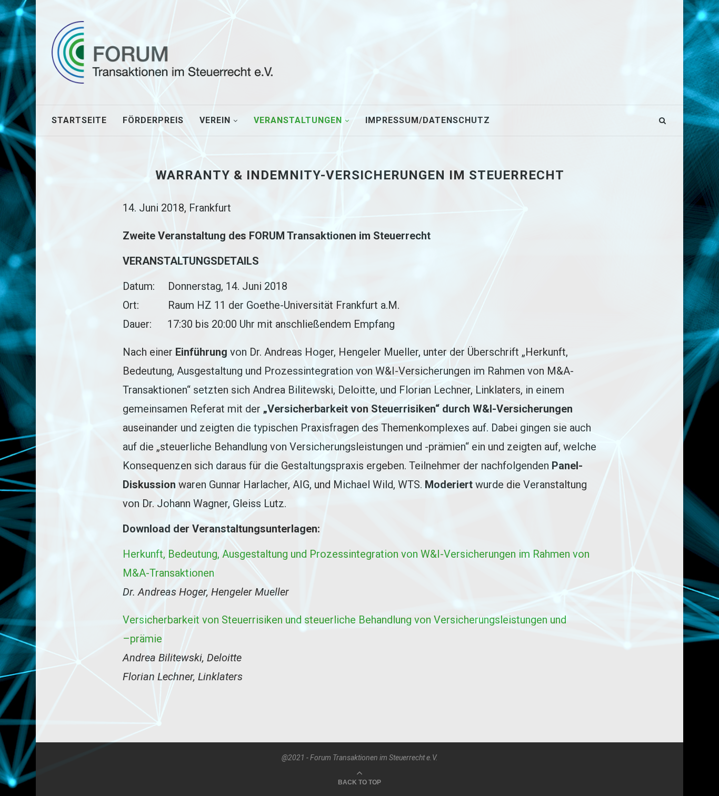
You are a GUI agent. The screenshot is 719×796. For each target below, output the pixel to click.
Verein (215, 120)
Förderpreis (153, 120)
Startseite (79, 120)
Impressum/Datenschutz (427, 120)
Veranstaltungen (298, 120)
